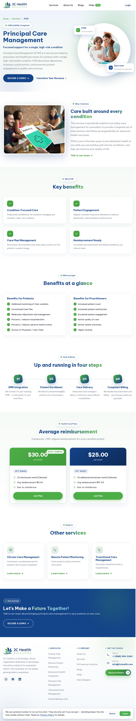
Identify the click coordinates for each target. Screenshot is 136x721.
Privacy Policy (47, 715)
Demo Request (84, 680)
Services (53, 5)
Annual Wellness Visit (58, 699)
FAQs (94, 5)
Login (128, 5)
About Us (68, 5)
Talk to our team (82, 155)
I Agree (125, 714)
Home (6, 19)
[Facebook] (13, 679)
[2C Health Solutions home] (15, 5)
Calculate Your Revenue (51, 78)
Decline (112, 714)
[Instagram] (6, 679)
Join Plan (37, 496)
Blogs (81, 5)
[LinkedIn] (20, 679)
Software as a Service (87, 664)
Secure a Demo (18, 78)
